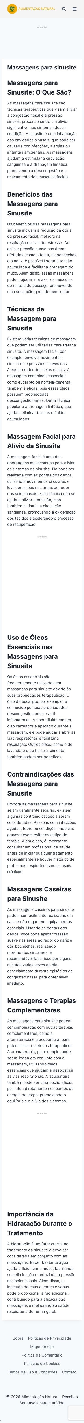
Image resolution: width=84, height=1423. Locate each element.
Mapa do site (42, 1347)
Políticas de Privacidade (49, 1338)
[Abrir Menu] (74, 8)
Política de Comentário (42, 1355)
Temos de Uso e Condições (32, 1372)
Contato (69, 1372)
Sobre (18, 1338)
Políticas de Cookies (42, 1363)
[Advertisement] (42, 43)
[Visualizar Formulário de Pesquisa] (64, 9)
